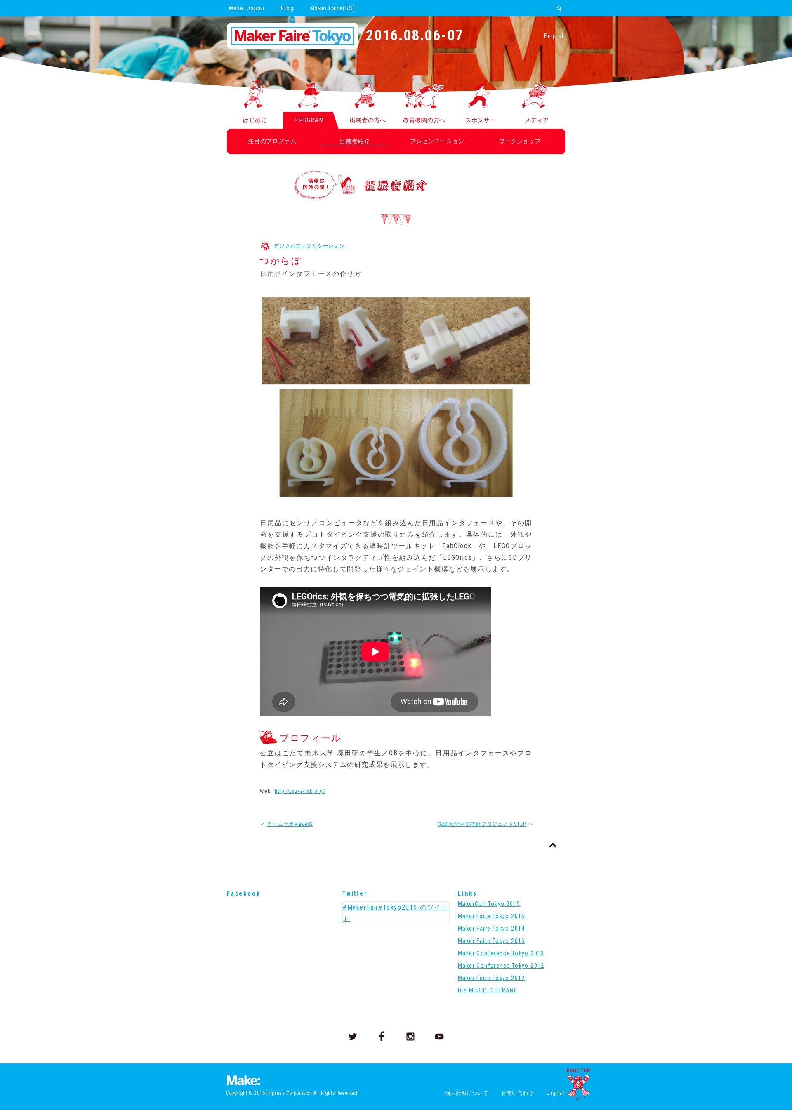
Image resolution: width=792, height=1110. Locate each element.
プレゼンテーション (437, 141)
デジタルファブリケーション (309, 246)
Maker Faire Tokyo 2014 (491, 928)
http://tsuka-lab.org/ (300, 791)
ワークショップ (520, 141)
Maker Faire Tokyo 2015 (491, 916)
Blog (287, 8)
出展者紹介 (354, 141)
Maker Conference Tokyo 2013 (501, 953)
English (554, 36)
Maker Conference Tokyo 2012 (501, 965)
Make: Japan (246, 8)
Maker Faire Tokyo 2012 (491, 978)
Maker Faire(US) (332, 8)
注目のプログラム (272, 141)
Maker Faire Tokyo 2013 (491, 941)
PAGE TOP (578, 1084)
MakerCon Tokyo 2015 (489, 903)
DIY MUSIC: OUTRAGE (487, 990)
